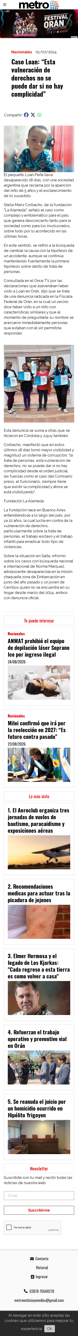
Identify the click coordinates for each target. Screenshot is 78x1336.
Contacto (41, 1258)
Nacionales (21, 52)
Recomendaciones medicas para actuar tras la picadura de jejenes (39, 893)
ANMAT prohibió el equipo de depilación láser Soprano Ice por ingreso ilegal (38, 647)
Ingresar (41, 1276)
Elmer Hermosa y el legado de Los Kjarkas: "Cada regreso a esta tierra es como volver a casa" (39, 966)
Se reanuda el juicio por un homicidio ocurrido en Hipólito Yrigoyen (37, 1108)
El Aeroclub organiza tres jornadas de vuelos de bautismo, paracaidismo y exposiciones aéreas (38, 820)
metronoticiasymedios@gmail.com (39, 1300)
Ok (49, 1328)
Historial (41, 1267)
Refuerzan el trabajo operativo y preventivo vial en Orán (37, 1038)
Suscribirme (39, 1210)
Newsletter (39, 1168)
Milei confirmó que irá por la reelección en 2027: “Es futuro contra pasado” (37, 729)
